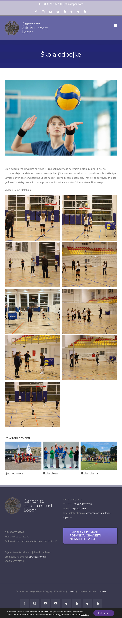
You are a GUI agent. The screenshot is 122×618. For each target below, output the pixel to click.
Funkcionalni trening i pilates (17, 456)
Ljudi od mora (93, 456)
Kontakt (103, 594)
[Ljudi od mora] (99, 456)
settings (84, 614)
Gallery (29, 456)
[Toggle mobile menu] (115, 25)
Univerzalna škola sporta (55, 456)
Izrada (71, 594)
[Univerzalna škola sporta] (61, 456)
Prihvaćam (103, 612)
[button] (8, 460)
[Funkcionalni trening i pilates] (23, 456)
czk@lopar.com (74, 4)
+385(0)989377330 (82, 507)
